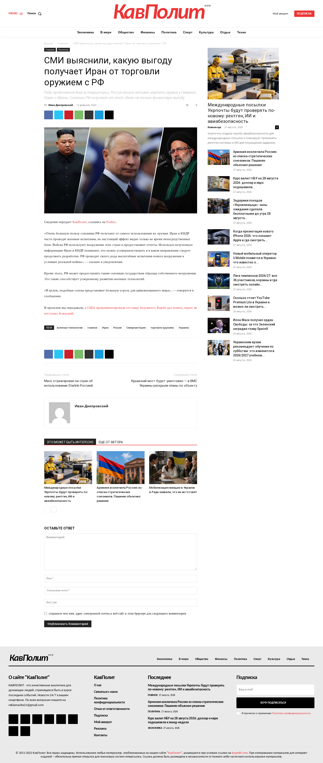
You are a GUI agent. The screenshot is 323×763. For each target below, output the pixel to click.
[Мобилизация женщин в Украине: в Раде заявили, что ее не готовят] (173, 467)
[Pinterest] (68, 115)
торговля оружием (162, 327)
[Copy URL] (109, 115)
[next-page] (54, 509)
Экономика (155, 728)
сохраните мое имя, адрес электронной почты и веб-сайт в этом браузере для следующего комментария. (118, 613)
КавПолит (80, 222)
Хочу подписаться (273, 702)
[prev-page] (47, 509)
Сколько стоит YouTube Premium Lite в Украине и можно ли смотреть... (251, 302)
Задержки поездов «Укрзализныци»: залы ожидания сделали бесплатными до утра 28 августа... (251, 209)
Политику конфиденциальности (291, 713)
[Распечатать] (89, 115)
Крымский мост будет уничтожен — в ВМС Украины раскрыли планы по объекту (164, 383)
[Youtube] (25, 731)
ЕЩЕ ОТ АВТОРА (111, 442)
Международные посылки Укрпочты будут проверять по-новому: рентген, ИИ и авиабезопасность (241, 113)
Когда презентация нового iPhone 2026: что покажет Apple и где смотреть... (253, 236)
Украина (184, 327)
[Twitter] (58, 115)
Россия (117, 327)
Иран (105, 327)
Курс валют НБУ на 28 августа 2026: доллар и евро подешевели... (255, 183)
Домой (48, 43)
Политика (63, 49)
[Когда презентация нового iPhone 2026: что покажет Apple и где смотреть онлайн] (219, 237)
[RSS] (49, 719)
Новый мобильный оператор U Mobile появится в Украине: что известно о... (255, 258)
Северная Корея (136, 327)
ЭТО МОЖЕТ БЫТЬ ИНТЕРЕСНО (70, 442)
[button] (35, 13)
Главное (63, 43)
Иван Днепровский (60, 105)
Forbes (111, 222)
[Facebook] (48, 115)
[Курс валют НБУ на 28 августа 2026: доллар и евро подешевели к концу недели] (219, 183)
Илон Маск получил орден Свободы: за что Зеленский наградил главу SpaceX (254, 324)
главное (92, 327)
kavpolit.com (240, 753)
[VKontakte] (13, 731)
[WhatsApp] (78, 115)
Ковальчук (214, 127)
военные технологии (70, 327)
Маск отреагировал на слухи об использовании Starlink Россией (68, 383)
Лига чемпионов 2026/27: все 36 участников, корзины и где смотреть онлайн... (255, 280)
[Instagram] (25, 719)
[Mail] (37, 719)
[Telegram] (99, 115)
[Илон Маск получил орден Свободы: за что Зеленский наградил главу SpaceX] (219, 325)
